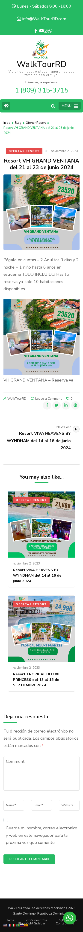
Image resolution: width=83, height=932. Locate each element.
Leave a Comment (48, 398)
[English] (5, 925)
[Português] (18, 925)
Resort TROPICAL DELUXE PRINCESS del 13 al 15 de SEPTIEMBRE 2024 (36, 680)
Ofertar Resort (24, 151)
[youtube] (39, 27)
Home (10, 920)
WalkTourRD (41, 64)
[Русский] (22, 925)
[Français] (10, 925)
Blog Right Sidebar (31, 923)
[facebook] (34, 27)
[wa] (48, 27)
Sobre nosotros (36, 920)
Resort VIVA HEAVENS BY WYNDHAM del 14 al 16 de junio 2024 (37, 575)
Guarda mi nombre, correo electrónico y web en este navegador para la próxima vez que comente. (41, 835)
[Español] (26, 925)
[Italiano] (14, 925)
